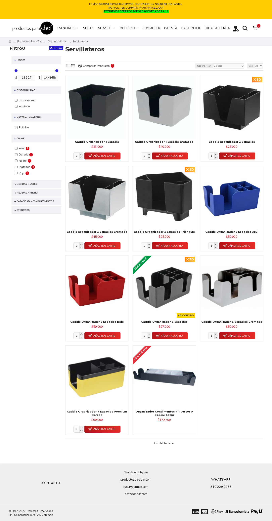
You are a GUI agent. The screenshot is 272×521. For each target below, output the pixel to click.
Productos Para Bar (29, 41)
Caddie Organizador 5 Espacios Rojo (97, 321)
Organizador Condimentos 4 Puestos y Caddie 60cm (164, 413)
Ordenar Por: (204, 65)
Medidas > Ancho (27, 192)
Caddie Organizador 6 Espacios (164, 321)
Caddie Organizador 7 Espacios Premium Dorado (97, 413)
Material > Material (29, 117)
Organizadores (57, 41)
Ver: (251, 65)
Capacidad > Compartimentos (35, 201)
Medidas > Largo (27, 184)
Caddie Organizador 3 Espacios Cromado (97, 231)
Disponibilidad (26, 90)
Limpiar (57, 48)
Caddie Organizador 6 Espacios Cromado (231, 321)
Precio (21, 59)
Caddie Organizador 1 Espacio (97, 141)
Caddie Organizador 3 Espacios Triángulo (164, 231)
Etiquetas (23, 210)
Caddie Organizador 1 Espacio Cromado (164, 141)
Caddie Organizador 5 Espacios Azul (231, 231)
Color (20, 138)
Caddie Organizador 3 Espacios (232, 141)
